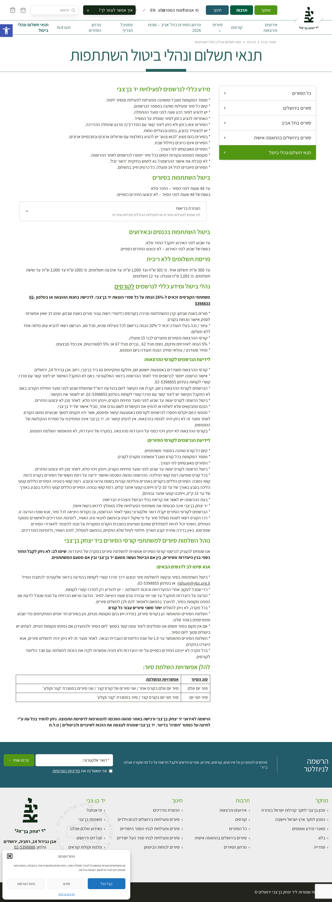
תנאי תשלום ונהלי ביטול (33, 27)
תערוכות (63, 27)
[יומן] (23, 10)
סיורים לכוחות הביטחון (162, 847)
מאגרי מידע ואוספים (308, 828)
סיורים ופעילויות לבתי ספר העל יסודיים (148, 838)
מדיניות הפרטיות (66, 771)
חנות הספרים (177, 10)
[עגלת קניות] (13, 10)
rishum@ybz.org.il (193, 583)
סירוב (66, 883)
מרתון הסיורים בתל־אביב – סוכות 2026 (174, 27)
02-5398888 (24, 847)
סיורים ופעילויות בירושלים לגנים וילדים (149, 819)
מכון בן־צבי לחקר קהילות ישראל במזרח (293, 810)
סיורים (218, 24)
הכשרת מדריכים (166, 810)
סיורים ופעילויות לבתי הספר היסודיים (150, 828)
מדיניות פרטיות (66, 894)
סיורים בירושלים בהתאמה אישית (282, 138)
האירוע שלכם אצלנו (86, 828)
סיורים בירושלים (297, 108)
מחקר (266, 10)
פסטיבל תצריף (126, 27)
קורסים (237, 27)
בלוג (163, 10)
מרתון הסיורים (95, 27)
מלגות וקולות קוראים (85, 847)
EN (154, 10)
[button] (6, 30)
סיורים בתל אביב (296, 123)
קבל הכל (106, 883)
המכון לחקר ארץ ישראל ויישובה (300, 819)
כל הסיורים (301, 93)
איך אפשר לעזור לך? (116, 10)
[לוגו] (308, 16)
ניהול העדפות (26, 883)
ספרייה (319, 847)
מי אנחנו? (194, 10)
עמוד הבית (268, 41)
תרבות (241, 10)
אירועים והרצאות (270, 27)
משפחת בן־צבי (90, 819)
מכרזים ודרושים (89, 838)
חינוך (217, 10)
